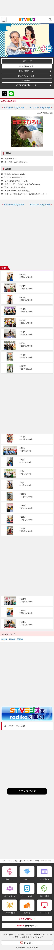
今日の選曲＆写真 (26, 66)
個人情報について (24, 934)
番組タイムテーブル (26, 76)
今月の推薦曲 (44, 896)
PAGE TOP (49, 932)
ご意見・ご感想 (19, 937)
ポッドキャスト (27, 896)
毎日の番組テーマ (26, 71)
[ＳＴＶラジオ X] (27, 794)
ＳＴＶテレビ (44, 913)
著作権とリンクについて (43, 934)
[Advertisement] (27, 7)
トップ (3, 861)
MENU (4, 19)
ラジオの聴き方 (9, 913)
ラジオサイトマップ (35, 937)
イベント (27, 879)
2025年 (4, 639)
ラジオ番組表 (44, 879)
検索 (50, 19)
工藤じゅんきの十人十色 (20, 861)
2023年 (20, 639)
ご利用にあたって (8, 934)
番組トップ (27, 61)
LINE (11, 93)
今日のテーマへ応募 (14, 726)
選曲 (31, 861)
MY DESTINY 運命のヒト (26, 85)
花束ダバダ (26, 80)
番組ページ (10, 879)
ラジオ (9, 861)
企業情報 (27, 913)
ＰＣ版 (27, 942)
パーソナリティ (9, 896)
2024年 (12, 639)
